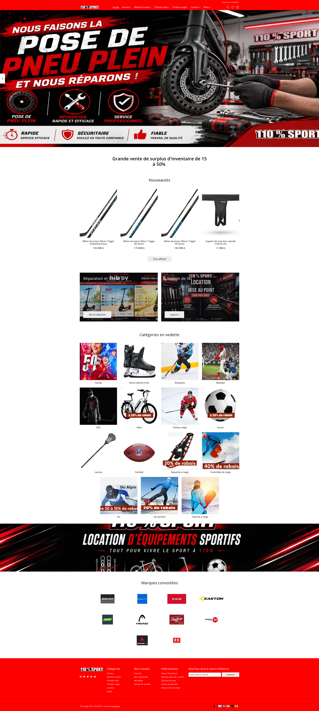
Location (110, 687)
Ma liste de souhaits (142, 684)
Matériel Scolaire (114, 677)
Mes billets (138, 680)
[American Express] (224, 706)
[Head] (142, 620)
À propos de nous (168, 680)
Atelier (109, 691)
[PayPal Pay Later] (236, 706)
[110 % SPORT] (89, 7)
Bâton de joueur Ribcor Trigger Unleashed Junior (98, 242)
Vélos (139, 427)
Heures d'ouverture (169, 673)
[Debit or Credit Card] (232, 706)
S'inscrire (137, 673)
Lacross (98, 472)
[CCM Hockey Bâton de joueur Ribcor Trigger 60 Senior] (180, 213)
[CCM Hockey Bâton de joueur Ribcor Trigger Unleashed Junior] (98, 213)
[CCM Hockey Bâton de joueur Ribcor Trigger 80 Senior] (139, 213)
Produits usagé (113, 684)
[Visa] (219, 706)
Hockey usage (180, 427)
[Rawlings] (176, 620)
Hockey (98, 382)
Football (139, 472)
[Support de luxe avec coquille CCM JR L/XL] (220, 213)
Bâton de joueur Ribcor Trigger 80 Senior (139, 242)
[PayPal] (228, 706)
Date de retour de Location (172, 677)
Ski (118, 516)
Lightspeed (116, 706)
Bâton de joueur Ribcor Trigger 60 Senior (180, 242)
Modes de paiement (169, 684)
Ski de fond (159, 516)
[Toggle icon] (228, 7)
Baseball (220, 382)
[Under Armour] (176, 640)
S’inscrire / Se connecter (230, 2)
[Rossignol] (211, 620)
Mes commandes (141, 677)
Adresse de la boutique (170, 687)
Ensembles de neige (220, 472)
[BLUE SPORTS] (142, 599)
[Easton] (211, 599)
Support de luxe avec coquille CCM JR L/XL (221, 242)
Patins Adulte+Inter (139, 382)
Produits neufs (113, 680)
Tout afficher (159, 258)
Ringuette (180, 382)
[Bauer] (107, 599)
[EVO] (107, 620)
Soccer (220, 427)
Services (110, 673)
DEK (98, 427)
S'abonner (230, 674)
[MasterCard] (215, 706)
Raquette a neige (180, 472)
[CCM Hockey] (176, 599)
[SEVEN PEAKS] (142, 640)
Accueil (116, 7)
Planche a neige (200, 516)
